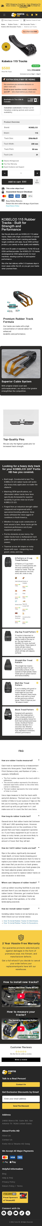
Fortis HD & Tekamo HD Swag (16, 1144)
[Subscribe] (37, 1099)
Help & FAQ (7, 1178)
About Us (6, 1136)
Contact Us (21, 1084)
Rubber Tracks (13, 24)
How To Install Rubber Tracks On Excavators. (21, 923)
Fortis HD (17, 1222)
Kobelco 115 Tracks (30, 27)
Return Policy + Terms (12, 1186)
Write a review (21, 1060)
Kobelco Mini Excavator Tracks (11, 27)
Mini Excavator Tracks (28, 24)
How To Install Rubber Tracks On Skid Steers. (21, 921)
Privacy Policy (8, 1182)
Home (3, 24)
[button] (4, 14)
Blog (4, 1174)
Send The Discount (21, 1106)
